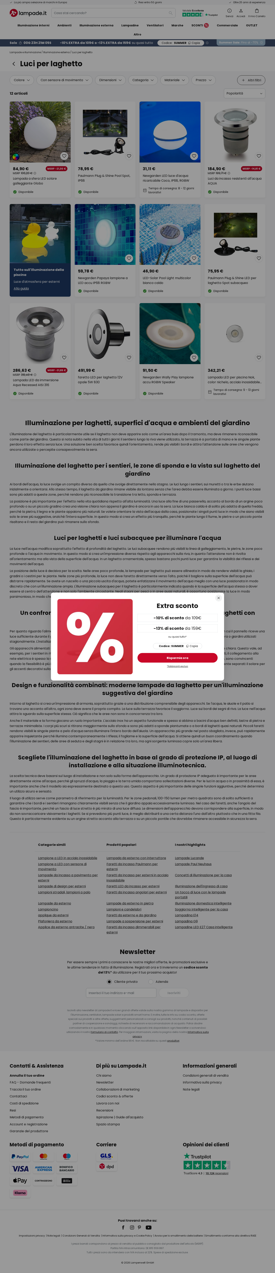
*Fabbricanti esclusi (177, 666)
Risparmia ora (177, 658)
